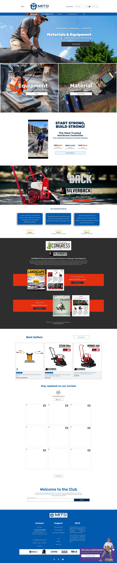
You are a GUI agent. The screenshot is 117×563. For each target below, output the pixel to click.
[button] (113, 550)
